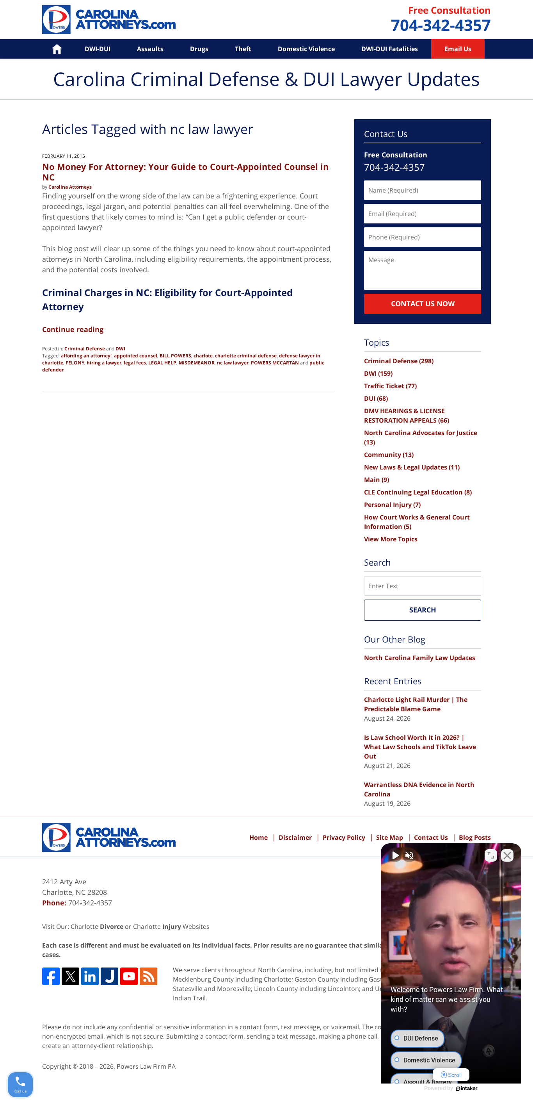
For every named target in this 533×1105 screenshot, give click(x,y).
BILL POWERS (175, 355)
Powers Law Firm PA (146, 1066)
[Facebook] (51, 976)
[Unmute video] (395, 855)
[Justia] (109, 976)
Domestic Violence (306, 49)
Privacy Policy (344, 837)
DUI (376, 398)
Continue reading (72, 329)
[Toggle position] (491, 855)
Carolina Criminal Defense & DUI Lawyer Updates (109, 19)
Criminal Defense (84, 348)
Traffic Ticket (390, 386)
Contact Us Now (423, 303)
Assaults (150, 49)
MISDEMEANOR (197, 362)
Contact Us (431, 837)
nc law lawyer (233, 362)
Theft (243, 49)
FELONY (75, 362)
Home (51, 49)
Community (389, 454)
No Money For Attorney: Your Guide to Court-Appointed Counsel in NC (185, 171)
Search (422, 609)
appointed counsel (135, 355)
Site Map (389, 837)
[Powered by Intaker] (466, 1088)
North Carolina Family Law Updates (419, 657)
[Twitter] (70, 976)
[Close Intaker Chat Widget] (507, 855)
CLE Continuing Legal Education (418, 492)
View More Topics (391, 539)
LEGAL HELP (162, 362)
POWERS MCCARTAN (275, 362)
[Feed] (148, 976)
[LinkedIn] (90, 976)
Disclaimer (295, 837)
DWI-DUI (97, 49)
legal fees (135, 362)
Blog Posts (475, 837)
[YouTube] (129, 976)
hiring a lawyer (104, 362)
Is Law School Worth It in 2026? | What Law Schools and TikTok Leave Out (420, 746)
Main (376, 479)
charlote (203, 355)
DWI (120, 348)
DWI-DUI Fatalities (389, 49)
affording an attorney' (86, 355)
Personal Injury (392, 504)
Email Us (457, 49)
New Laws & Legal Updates (412, 467)
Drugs (199, 49)
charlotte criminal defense (246, 355)
